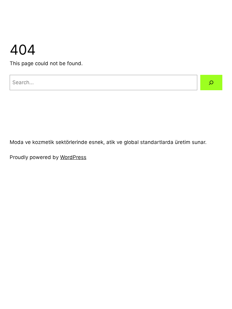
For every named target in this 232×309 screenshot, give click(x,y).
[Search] (211, 82)
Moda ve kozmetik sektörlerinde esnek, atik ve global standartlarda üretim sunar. (108, 142)
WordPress (73, 157)
